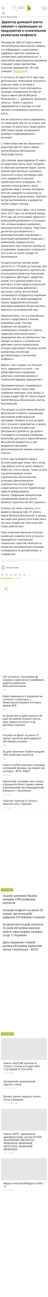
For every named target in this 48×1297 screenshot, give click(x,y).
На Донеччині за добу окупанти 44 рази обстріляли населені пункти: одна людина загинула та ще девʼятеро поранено (22, 720)
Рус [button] (44, 8)
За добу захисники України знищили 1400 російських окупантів (23, 753)
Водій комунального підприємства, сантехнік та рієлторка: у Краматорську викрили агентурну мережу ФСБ (23, 701)
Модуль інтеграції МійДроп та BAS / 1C (24, 1185)
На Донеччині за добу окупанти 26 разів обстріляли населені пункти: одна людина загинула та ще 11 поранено (23, 930)
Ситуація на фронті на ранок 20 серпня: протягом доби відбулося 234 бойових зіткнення (24, 913)
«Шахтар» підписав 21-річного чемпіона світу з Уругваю (20, 802)
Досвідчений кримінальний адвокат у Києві (19, 1083)
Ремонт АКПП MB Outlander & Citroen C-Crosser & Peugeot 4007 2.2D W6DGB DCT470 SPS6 (22, 1066)
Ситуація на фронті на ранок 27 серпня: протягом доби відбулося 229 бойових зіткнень (22, 738)
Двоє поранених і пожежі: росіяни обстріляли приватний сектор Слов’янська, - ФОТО (22, 945)
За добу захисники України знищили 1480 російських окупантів (20, 899)
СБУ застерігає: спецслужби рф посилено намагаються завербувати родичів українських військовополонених (23, 681)
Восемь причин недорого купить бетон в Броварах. (22, 1098)
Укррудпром (20, 71)
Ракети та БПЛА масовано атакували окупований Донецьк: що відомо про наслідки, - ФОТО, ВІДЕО (24, 768)
